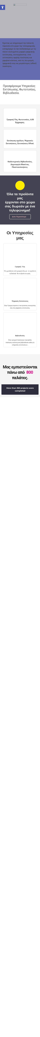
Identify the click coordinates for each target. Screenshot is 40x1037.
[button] (2, 7)
